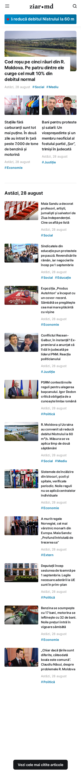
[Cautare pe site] (74, 6)
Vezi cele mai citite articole (40, 764)
